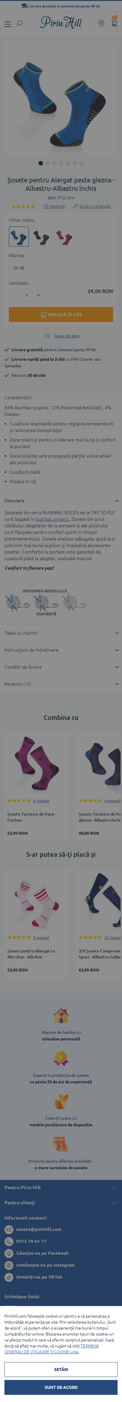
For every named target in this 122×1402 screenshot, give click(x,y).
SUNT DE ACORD (61, 1387)
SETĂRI (61, 1369)
